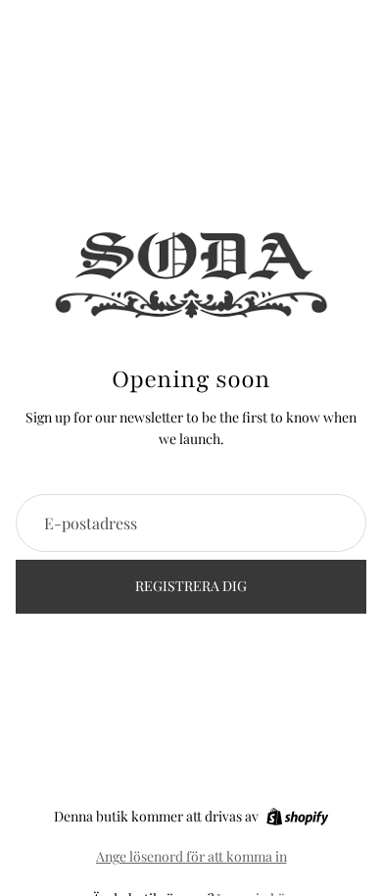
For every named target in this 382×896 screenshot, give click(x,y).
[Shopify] (297, 816)
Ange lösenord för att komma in (191, 856)
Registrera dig (191, 585)
